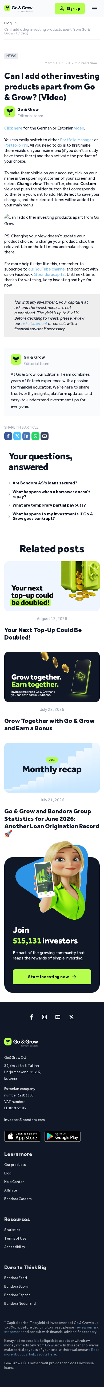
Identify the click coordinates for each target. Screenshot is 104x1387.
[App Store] (22, 1136)
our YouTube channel (47, 269)
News (11, 56)
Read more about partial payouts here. (51, 1351)
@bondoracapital (49, 274)
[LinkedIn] (26, 436)
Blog (8, 23)
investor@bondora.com (23, 1120)
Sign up (73, 8)
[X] (17, 436)
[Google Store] (63, 1136)
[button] (52, 484)
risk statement (34, 323)
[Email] (45, 436)
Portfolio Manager (76, 139)
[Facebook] (8, 436)
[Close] (94, 8)
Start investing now (48, 976)
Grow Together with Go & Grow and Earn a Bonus (49, 724)
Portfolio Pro (16, 145)
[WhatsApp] (35, 436)
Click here (13, 128)
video (79, 128)
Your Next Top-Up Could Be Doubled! (43, 633)
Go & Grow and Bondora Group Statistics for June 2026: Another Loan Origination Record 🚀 (51, 822)
